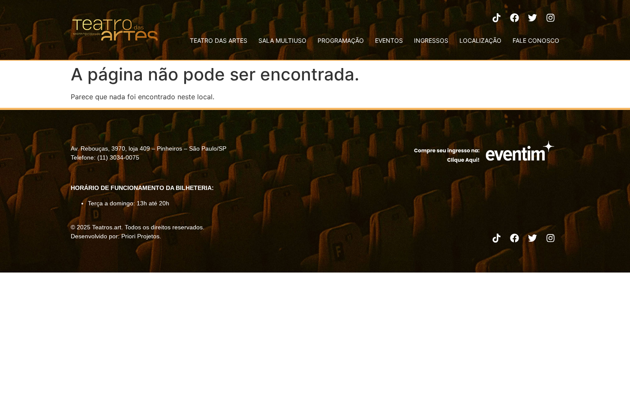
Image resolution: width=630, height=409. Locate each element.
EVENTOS (389, 40)
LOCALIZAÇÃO (480, 40)
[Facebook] (514, 18)
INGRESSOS (431, 40)
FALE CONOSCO (536, 40)
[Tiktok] (496, 18)
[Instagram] (550, 18)
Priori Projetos (140, 236)
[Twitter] (532, 18)
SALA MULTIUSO (282, 40)
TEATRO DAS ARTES (218, 40)
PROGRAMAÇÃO (341, 40)
